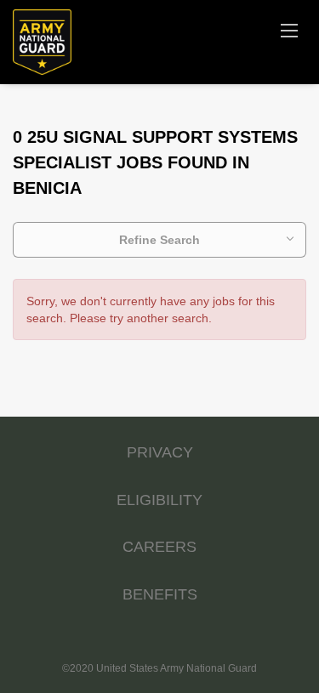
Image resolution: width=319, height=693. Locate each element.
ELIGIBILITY (159, 499)
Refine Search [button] (159, 240)
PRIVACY (160, 452)
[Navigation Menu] (289, 30)
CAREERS (159, 546)
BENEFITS (159, 594)
